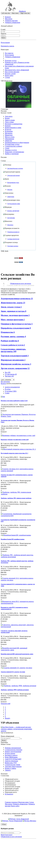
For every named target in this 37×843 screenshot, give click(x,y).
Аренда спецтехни (11, 761)
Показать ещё (5, 703)
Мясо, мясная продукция (13, 319)
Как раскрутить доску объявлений (17, 70)
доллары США (11, 391)
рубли (7, 389)
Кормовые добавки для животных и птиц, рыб (15, 439)
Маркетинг (9, 135)
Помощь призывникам (13, 748)
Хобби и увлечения (11, 154)
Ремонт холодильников (13, 751)
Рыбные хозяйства (10, 341)
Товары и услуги (11, 150)
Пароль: (3, 33)
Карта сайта (9, 75)
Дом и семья (9, 122)
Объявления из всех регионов (11, 837)
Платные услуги (10, 60)
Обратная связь (23, 802)
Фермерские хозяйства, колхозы (16, 364)
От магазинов (11, 374)
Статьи (7, 77)
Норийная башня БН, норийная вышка (12, 539)
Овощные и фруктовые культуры (17, 324)
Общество (8, 141)
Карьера (8, 126)
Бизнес (7, 118)
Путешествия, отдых (12, 144)
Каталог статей (10, 73)
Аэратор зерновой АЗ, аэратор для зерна (13, 672)
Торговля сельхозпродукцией (15, 356)
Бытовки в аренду (11, 755)
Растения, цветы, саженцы (13, 336)
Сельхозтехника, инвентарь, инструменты (13, 350)
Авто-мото (8, 116)
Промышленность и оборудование (17, 142)
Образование (9, 139)
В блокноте (9, 794)
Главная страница (11, 802)
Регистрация (5, 42)
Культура (8, 129)
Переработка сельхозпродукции (16, 328)
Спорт (7, 148)
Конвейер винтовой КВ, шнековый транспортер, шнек (17, 654)
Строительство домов (12, 765)
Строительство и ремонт (13, 146)
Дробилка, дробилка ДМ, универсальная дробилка (16, 498)
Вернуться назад (6, 835)
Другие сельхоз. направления (15, 368)
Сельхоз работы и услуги (13, 345)
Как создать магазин (12, 72)
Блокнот (8, 17)
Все (7, 372)
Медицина (8, 133)
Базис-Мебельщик (11, 757)
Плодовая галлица (12, 246)
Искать (4, 740)
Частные (9, 376)
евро (7, 393)
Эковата (8, 770)
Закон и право (10, 120)
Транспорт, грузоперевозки (14, 152)
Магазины (8, 19)
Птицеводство (8, 332)
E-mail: (3, 29)
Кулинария (9, 131)
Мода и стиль (9, 137)
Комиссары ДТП (11, 763)
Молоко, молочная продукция (15, 315)
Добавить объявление (12, 22)
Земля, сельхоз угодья (11, 307)
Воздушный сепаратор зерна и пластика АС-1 (14, 453)
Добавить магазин (11, 20)
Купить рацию (10, 753)
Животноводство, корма (13, 303)
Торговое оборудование (13, 766)
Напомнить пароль (7, 46)
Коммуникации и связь (13, 127)
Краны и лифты (10, 768)
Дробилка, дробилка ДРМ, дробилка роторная (15, 690)
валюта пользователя (12, 387)
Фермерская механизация (13, 360)
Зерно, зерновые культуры (13, 311)
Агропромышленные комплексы (17, 298)
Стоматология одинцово (13, 750)
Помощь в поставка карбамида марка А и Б (14, 400)
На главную (9, 53)
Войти (3, 38)
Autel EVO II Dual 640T (13, 759)
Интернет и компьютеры (13, 124)
